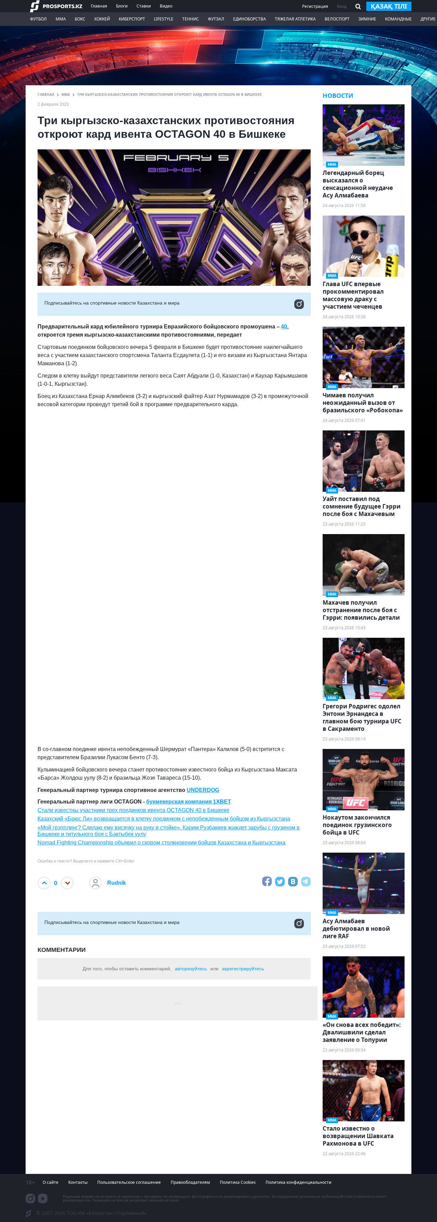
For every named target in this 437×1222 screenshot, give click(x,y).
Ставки (144, 6)
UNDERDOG (203, 790)
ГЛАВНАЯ (46, 94)
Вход (342, 6)
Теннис (190, 19)
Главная (99, 6)
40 (284, 326)
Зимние (367, 19)
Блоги (122, 6)
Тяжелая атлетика (295, 19)
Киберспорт (132, 19)
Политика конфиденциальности (299, 1182)
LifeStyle (163, 19)
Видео (166, 6)
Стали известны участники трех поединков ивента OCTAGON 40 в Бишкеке (133, 810)
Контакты (77, 1182)
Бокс (80, 19)
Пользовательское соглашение (129, 1182)
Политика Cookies (238, 1182)
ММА (61, 19)
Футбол (38, 19)
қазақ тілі (389, 6)
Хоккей (102, 19)
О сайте (50, 1182)
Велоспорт (337, 19)
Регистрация (315, 6)
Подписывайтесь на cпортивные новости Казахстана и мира (112, 303)
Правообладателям (190, 1182)
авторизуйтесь (191, 968)
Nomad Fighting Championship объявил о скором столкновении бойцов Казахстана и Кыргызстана (161, 842)
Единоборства (249, 19)
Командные (398, 19)
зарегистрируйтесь (243, 968)
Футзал (216, 19)
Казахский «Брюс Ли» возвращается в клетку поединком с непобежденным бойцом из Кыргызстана (164, 819)
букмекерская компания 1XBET (188, 802)
